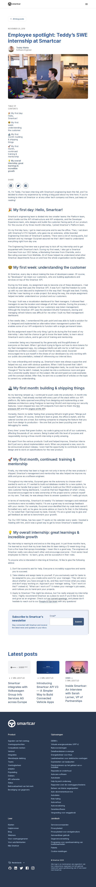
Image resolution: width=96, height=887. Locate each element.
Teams (11, 762)
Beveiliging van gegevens (19, 790)
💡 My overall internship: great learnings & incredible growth (15, 165)
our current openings (57, 598)
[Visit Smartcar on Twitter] (21, 868)
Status (10, 783)
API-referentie (14, 779)
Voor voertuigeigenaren (18, 839)
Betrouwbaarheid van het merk (21, 786)
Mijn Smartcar (13, 846)
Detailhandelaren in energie (62, 751)
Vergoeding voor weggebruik (63, 813)
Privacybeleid (56, 828)
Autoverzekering (58, 806)
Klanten (11, 825)
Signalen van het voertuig (18, 741)
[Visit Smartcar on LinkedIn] (16, 868)
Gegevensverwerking (60, 839)
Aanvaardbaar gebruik (60, 835)
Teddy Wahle (22, 47)
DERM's (54, 741)
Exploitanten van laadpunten (62, 762)
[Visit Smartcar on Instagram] (33, 868)
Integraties (12, 755)
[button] (86, 4)
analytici (11, 769)
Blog (10, 832)
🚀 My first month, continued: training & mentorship (13, 151)
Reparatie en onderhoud (61, 771)
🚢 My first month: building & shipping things (15, 138)
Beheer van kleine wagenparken (64, 788)
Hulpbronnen (13, 828)
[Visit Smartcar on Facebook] (27, 868)
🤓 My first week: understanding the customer (15, 126)
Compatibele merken (16, 748)
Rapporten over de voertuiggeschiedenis (68, 785)
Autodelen (55, 795)
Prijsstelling (12, 772)
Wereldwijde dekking (17, 758)
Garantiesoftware (58, 809)
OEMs (67, 678)
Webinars (12, 835)
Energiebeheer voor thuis (61, 755)
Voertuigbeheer (14, 765)
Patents (54, 848)
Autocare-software (58, 774)
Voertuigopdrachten (16, 744)
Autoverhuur (56, 802)
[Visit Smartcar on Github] (10, 868)
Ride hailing (55, 799)
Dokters (11, 776)
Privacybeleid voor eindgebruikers (65, 832)
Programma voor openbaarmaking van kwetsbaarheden (67, 843)
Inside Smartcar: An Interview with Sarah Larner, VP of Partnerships (76, 693)
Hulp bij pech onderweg (61, 781)
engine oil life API (36, 409)
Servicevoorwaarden (59, 825)
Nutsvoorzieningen (59, 748)
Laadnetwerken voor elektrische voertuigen (69, 758)
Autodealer (55, 778)
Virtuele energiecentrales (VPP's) (65, 744)
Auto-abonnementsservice (62, 792)
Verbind (11, 751)
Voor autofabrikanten (17, 842)
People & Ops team (48, 601)
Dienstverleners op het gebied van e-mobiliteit (66, 766)
